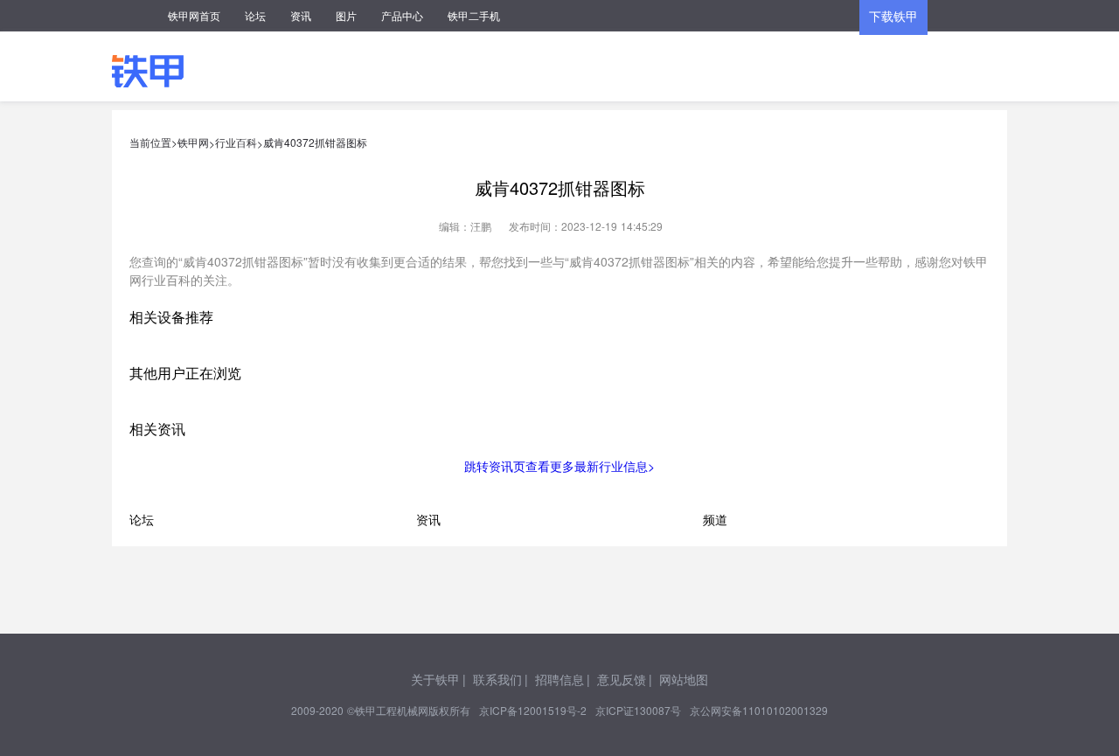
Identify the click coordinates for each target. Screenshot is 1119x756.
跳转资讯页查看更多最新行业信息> (559, 466)
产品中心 (402, 15)
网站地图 (683, 679)
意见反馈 (621, 679)
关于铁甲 (435, 679)
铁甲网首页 (194, 15)
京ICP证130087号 (638, 710)
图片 (346, 15)
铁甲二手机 (474, 15)
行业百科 (236, 142)
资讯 (300, 15)
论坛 (255, 15)
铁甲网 (193, 142)
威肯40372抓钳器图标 (315, 142)
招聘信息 (559, 679)
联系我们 (497, 679)
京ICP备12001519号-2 (533, 710)
